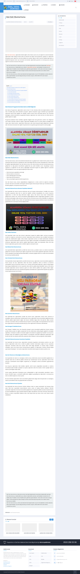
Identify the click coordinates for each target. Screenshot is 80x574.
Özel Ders (5, 564)
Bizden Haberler (13, 18)
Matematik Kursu (6, 563)
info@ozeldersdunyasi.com (21, 1)
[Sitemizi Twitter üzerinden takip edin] (69, 1)
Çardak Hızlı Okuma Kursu (46, 533)
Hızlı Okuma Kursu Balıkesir (12, 533)
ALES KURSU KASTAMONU (29, 533)
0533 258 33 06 (70, 542)
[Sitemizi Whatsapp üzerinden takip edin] (72, 1)
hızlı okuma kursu (11, 54)
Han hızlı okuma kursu (15, 512)
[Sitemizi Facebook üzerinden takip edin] (67, 1)
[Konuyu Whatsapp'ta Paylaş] (51, 22)
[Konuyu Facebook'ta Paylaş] (48, 22)
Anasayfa (8, 18)
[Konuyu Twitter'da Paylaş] (50, 22)
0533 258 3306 (32, 1)
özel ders (48, 65)
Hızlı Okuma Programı (7, 566)
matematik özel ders (31, 67)
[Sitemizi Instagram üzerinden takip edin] (71, 1)
